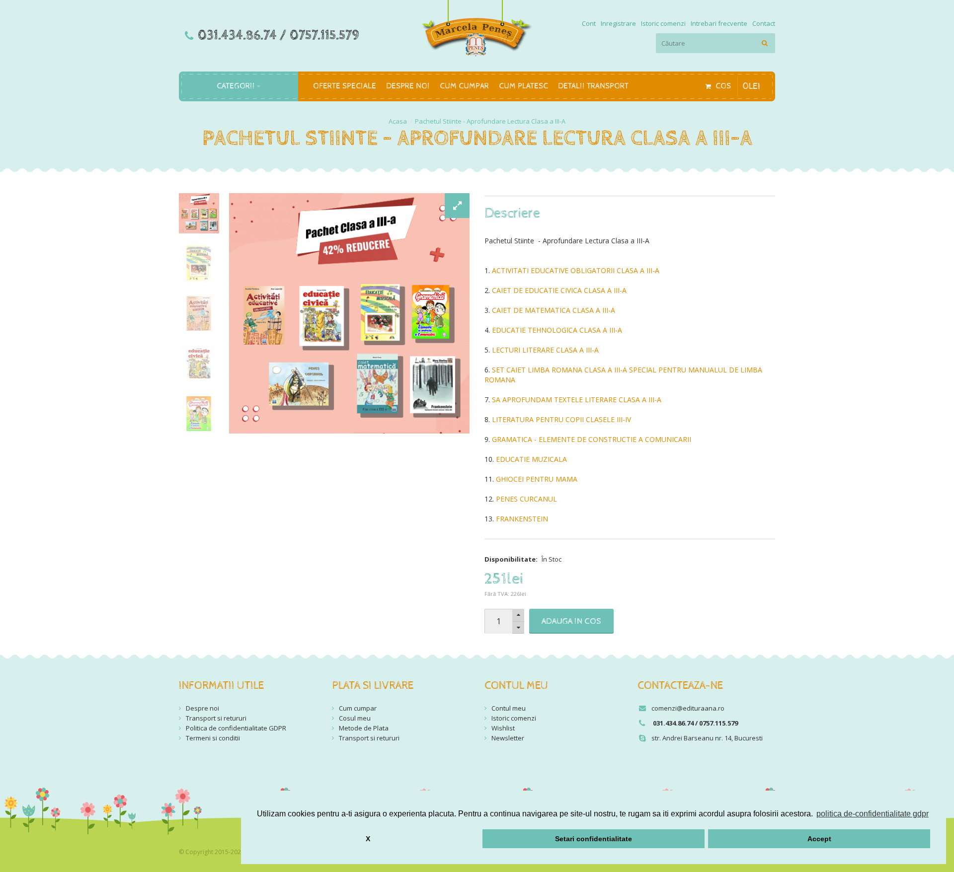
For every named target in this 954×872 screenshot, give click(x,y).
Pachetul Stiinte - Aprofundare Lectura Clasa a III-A (490, 121)
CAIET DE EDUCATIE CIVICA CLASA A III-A (559, 290)
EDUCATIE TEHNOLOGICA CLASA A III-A (557, 330)
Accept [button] (819, 839)
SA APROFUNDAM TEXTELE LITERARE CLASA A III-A (576, 399)
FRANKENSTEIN (522, 518)
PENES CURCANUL (526, 499)
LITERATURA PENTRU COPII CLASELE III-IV (561, 419)
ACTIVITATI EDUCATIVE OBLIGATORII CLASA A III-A (575, 270)
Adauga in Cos (571, 621)
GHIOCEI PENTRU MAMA (536, 479)
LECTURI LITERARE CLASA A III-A (545, 350)
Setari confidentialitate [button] (593, 839)
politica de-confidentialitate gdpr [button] (872, 813)
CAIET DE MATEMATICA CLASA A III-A (553, 310)
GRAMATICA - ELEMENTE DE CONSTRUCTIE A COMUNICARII (591, 439)
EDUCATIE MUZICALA (531, 459)
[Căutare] (765, 43)
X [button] (368, 839)
